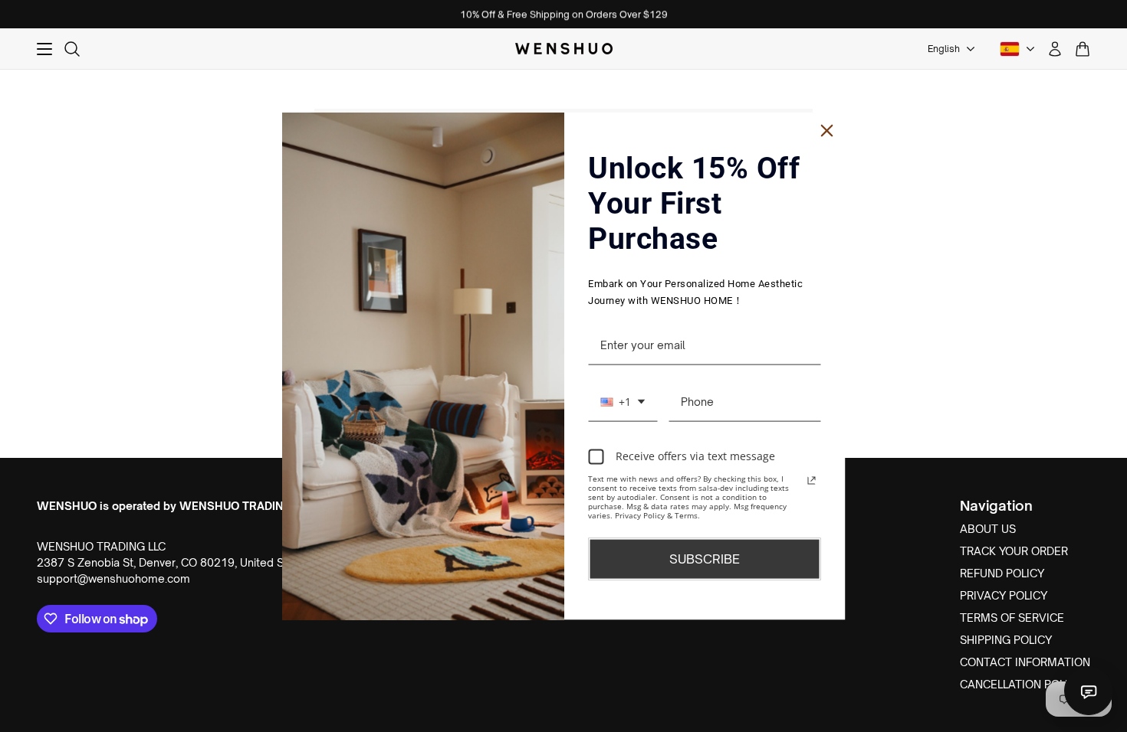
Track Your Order (1014, 550)
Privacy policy (1003, 595)
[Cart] (1082, 49)
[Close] (827, 131)
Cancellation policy (1021, 684)
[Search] (72, 49)
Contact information (1025, 661)
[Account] (1055, 49)
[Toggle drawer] (44, 49)
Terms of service (1012, 617)
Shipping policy (1006, 639)
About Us (988, 528)
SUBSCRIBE (704, 558)
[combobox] (622, 402)
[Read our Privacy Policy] (812, 480)
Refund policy (1002, 573)
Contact (1088, 690)
